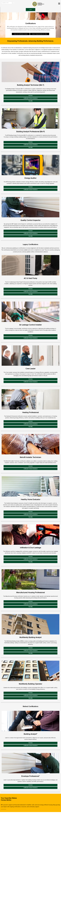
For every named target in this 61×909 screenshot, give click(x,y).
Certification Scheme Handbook (30, 98)
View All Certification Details (21, 34)
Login (30, 9)
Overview (30, 95)
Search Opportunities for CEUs (39, 34)
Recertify (30, 100)
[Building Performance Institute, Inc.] (38, 6)
